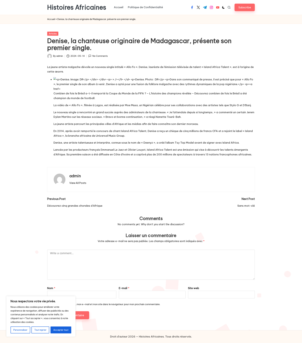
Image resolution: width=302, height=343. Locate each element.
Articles (53, 33)
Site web (193, 288)
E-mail (124, 288)
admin (75, 175)
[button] (245, 7)
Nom (51, 288)
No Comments (100, 56)
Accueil (51, 19)
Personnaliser (20, 330)
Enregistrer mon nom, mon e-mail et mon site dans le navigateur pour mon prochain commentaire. (106, 304)
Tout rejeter (40, 330)
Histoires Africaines (76, 7)
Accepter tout (60, 330)
